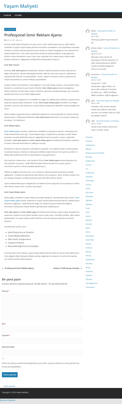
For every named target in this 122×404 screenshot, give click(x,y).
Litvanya (89, 248)
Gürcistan (89, 192)
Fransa (88, 184)
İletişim (18, 15)
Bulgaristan (90, 161)
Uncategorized (10, 29)
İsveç (88, 212)
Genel (88, 188)
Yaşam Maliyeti (21, 6)
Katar (88, 228)
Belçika (88, 149)
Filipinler (89, 177)
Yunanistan (90, 287)
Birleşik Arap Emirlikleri (95, 153)
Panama (89, 263)
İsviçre (88, 216)
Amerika (89, 141)
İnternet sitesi (8, 347)
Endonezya (90, 173)
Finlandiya (90, 180)
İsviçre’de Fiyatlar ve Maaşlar (108, 101)
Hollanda (89, 196)
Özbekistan (90, 259)
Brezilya (89, 157)
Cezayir (89, 165)
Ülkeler (7, 15)
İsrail (88, 208)
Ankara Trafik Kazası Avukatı (66, 268)
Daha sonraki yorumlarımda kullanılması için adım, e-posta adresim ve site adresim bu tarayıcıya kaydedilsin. (40, 365)
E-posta (6, 335)
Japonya (89, 220)
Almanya (89, 137)
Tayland (89, 275)
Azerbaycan (90, 145)
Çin (87, 169)
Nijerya (88, 252)
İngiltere (89, 200)
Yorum (6, 291)
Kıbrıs (88, 232)
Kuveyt (88, 244)
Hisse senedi (9, 386)
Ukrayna (89, 279)
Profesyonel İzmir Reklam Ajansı (19, 268)
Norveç (88, 255)
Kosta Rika (90, 240)
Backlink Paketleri (8, 400)
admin (20, 40)
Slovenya (89, 271)
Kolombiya (90, 236)
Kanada (89, 224)
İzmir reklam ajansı (12, 131)
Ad (4, 324)
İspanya (89, 204)
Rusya (88, 267)
